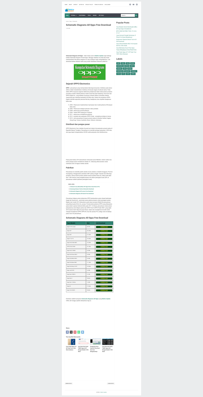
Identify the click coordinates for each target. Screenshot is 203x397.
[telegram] (82, 332)
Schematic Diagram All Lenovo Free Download (81, 191)
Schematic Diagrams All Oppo (90, 299)
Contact (75, 4)
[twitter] (71, 332)
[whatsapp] (78, 332)
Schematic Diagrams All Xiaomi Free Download (82, 193)
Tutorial (73, 15)
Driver (94, 15)
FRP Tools (101, 15)
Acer (118, 63)
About (70, 4)
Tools (89, 15)
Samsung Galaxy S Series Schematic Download (82, 189)
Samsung (127, 71)
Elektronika (82, 15)
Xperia (133, 73)
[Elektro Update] (69, 10)
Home (66, 4)
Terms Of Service (98, 4)
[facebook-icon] (130, 4)
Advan (123, 63)
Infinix (126, 65)
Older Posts (111, 383)
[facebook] (67, 332)
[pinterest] (75, 332)
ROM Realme (120, 71)
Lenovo (132, 65)
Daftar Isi (81, 4)
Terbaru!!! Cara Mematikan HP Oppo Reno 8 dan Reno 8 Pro (85, 186)
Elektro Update (103, 392)
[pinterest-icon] (137, 4)
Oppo (125, 68)
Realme (129, 68)
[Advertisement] (89, 42)
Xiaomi (127, 73)
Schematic (133, 71)
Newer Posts (69, 383)
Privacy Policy (89, 4)
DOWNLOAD (104, 227)
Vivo (123, 73)
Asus (128, 63)
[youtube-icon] (133, 4)
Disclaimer (107, 4)
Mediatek (119, 68)
